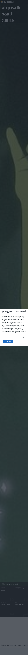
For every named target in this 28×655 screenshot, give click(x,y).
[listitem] (14, 337)
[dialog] (14, 327)
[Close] (25, 311)
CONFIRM (8, 341)
